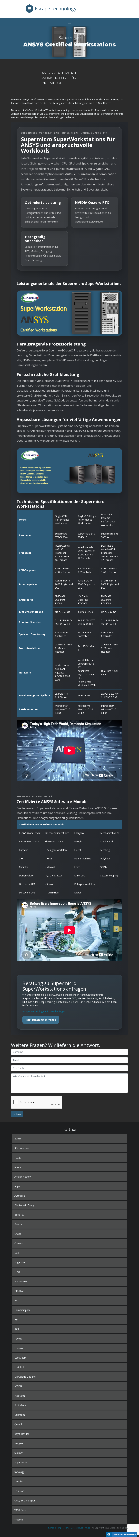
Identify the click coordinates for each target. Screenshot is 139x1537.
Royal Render (21, 1433)
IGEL (16, 1329)
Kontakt (52, 1527)
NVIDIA (18, 1386)
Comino (18, 1243)
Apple (17, 1186)
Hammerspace (22, 1310)
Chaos (17, 1233)
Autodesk (19, 1195)
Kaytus (18, 1338)
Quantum (19, 1414)
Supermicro (20, 1462)
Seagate (18, 1443)
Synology (19, 1472)
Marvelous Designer (25, 1376)
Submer (18, 1452)
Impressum (63, 1527)
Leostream (20, 1357)
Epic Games (20, 1281)
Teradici (18, 1481)
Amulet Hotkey (22, 1176)
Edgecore (19, 1262)
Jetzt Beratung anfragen (40, 1019)
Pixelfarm (19, 1395)
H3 (15, 1300)
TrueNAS (19, 1491)
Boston (18, 1224)
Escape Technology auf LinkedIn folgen (43, 1011)
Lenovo (18, 1348)
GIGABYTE (20, 1291)
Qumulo (18, 1424)
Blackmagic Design (24, 1205)
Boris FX (19, 1214)
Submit (17, 1114)
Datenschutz (77, 1527)
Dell (16, 1252)
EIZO (17, 1271)
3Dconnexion (21, 1148)
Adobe (18, 1167)
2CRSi (17, 1138)
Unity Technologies (24, 1500)
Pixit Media (20, 1405)
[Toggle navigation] (69, 22)
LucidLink (19, 1367)
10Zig (17, 1157)
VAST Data (20, 1510)
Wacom (18, 1519)
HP (16, 1319)
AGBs (87, 1527)
